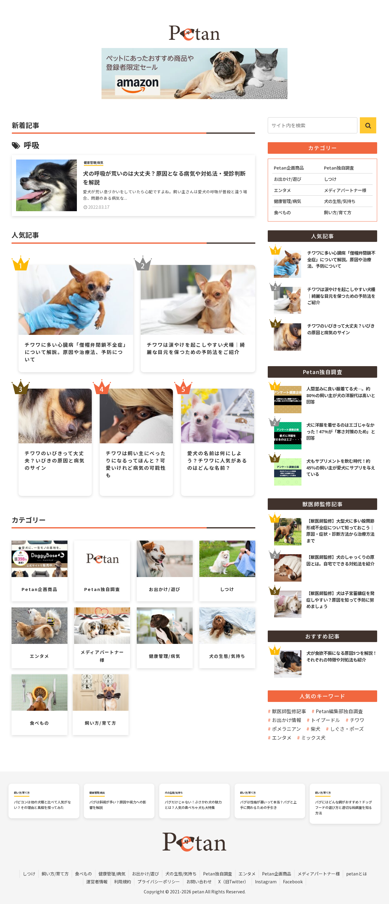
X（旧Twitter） (233, 881)
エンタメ (281, 737)
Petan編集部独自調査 (339, 711)
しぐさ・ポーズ (347, 728)
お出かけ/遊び (145, 874)
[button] (368, 125)
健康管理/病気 (112, 874)
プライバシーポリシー (158, 881)
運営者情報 (97, 881)
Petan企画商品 (276, 874)
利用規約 (122, 881)
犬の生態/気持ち (181, 874)
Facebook (293, 881)
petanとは (356, 874)
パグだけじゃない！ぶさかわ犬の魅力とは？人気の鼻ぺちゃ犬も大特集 (193, 804)
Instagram (266, 881)
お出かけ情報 (286, 720)
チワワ (357, 720)
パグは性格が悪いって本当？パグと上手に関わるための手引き (268, 804)
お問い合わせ (199, 881)
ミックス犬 (313, 737)
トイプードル (325, 720)
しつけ (29, 874)
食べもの (83, 874)
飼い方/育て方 (55, 874)
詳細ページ (322, 392)
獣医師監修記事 (289, 711)
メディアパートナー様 (319, 874)
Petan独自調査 (217, 874)
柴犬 (315, 728)
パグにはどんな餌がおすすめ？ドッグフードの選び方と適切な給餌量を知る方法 (343, 807)
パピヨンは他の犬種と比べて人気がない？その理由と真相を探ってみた (42, 804)
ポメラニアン (286, 728)
